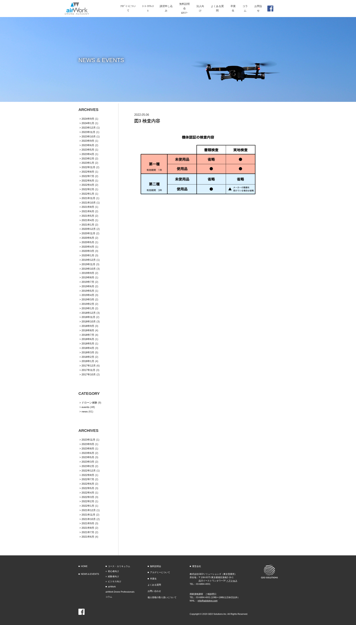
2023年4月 (88, 154)
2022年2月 (88, 189)
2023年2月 (88, 158)
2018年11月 (88, 317)
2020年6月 (88, 237)
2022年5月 (88, 488)
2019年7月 (88, 281)
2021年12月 (89, 510)
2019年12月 (89, 259)
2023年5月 (88, 149)
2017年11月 (88, 370)
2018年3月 (88, 352)
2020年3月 (88, 250)
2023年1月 (88, 162)
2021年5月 (88, 215)
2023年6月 (88, 145)
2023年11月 (88, 132)
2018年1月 (88, 361)
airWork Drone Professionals (120, 592)
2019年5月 (88, 290)
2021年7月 (88, 532)
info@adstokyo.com (207, 600)
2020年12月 (89, 228)
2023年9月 (88, 140)
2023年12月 (89, 127)
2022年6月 (88, 180)
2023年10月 (89, 136)
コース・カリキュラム (119, 566)
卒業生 (153, 578)
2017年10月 (89, 374)
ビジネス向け (114, 581)
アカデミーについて (160, 572)
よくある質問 (154, 585)
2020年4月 (88, 246)
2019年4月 (88, 295)
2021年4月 (88, 220)
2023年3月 (88, 461)
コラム (109, 597)
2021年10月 (89, 202)
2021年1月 (88, 224)
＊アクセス (231, 580)
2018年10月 (89, 321)
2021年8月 (88, 206)
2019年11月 (88, 264)
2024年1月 (88, 123)
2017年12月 (89, 365)
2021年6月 (88, 211)
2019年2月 (88, 303)
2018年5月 (88, 343)
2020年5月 (88, 242)
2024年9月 (88, 118)
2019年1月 (88, 308)
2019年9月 (88, 272)
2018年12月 (89, 312)
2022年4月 (88, 184)
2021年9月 (88, 523)
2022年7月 (88, 176)
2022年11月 (88, 167)
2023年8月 (88, 448)
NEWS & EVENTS (90, 574)
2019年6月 (88, 286)
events (85, 407)
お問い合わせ (154, 591)
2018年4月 (88, 347)
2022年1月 (88, 193)
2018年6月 (88, 339)
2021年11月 (88, 198)
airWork (112, 586)
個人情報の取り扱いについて (162, 597)
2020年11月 (88, 233)
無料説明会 (155, 566)
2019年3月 (88, 299)
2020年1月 (88, 255)
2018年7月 (88, 334)
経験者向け (113, 576)
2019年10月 (89, 268)
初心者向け (113, 571)
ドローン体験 (89, 402)
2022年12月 (89, 470)
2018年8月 (88, 330)
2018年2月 (88, 356)
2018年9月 (88, 325)
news (85, 411)
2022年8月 (88, 171)
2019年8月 (88, 277)
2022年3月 (88, 497)
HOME (84, 566)
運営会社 (196, 566)
